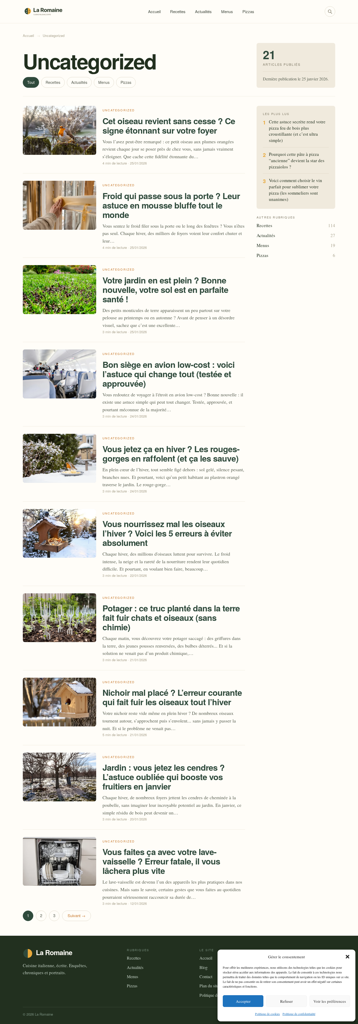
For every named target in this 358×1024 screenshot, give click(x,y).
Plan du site (209, 985)
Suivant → (76, 915)
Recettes (178, 11)
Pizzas (248, 11)
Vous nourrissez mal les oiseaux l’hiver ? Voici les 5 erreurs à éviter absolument (167, 533)
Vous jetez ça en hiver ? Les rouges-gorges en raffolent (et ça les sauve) (171, 453)
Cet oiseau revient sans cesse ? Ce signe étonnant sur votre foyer (168, 125)
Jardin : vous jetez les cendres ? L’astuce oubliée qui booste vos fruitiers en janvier (163, 776)
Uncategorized (118, 110)
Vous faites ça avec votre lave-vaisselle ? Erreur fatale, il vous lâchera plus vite (161, 861)
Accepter (243, 1001)
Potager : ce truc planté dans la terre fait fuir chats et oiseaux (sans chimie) (171, 617)
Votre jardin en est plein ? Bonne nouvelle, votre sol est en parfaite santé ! (165, 289)
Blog (203, 967)
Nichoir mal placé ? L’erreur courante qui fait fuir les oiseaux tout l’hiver (172, 697)
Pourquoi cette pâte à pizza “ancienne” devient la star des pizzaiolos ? (296, 160)
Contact (205, 976)
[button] (347, 956)
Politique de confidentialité (299, 1014)
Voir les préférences (329, 1001)
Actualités (203, 11)
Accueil (154, 11)
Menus (227, 11)
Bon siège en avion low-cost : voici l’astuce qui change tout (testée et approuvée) (168, 373)
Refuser (286, 1001)
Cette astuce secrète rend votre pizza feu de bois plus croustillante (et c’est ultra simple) (297, 131)
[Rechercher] (330, 11)
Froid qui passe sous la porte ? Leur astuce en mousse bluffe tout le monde (171, 205)
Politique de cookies (267, 1014)
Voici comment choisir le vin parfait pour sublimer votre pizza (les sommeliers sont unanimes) (295, 189)
